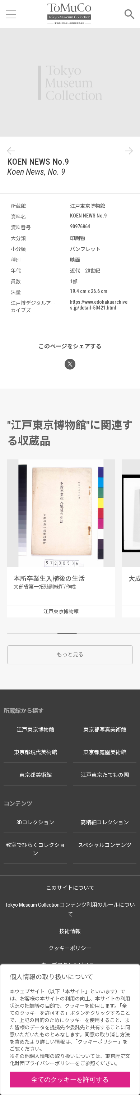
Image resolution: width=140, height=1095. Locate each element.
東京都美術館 (35, 775)
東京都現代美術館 (35, 752)
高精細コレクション (104, 822)
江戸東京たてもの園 (105, 775)
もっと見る (70, 654)
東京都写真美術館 (104, 730)
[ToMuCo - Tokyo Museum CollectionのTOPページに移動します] (69, 14)
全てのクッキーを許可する (70, 1079)
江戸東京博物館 (35, 730)
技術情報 (70, 931)
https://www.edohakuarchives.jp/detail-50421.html (98, 305)
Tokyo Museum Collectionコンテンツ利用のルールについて (70, 910)
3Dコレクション (35, 822)
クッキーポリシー (70, 948)
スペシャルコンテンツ (104, 845)
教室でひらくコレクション (35, 849)
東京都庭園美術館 (104, 752)
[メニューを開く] (11, 14)
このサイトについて (70, 888)
